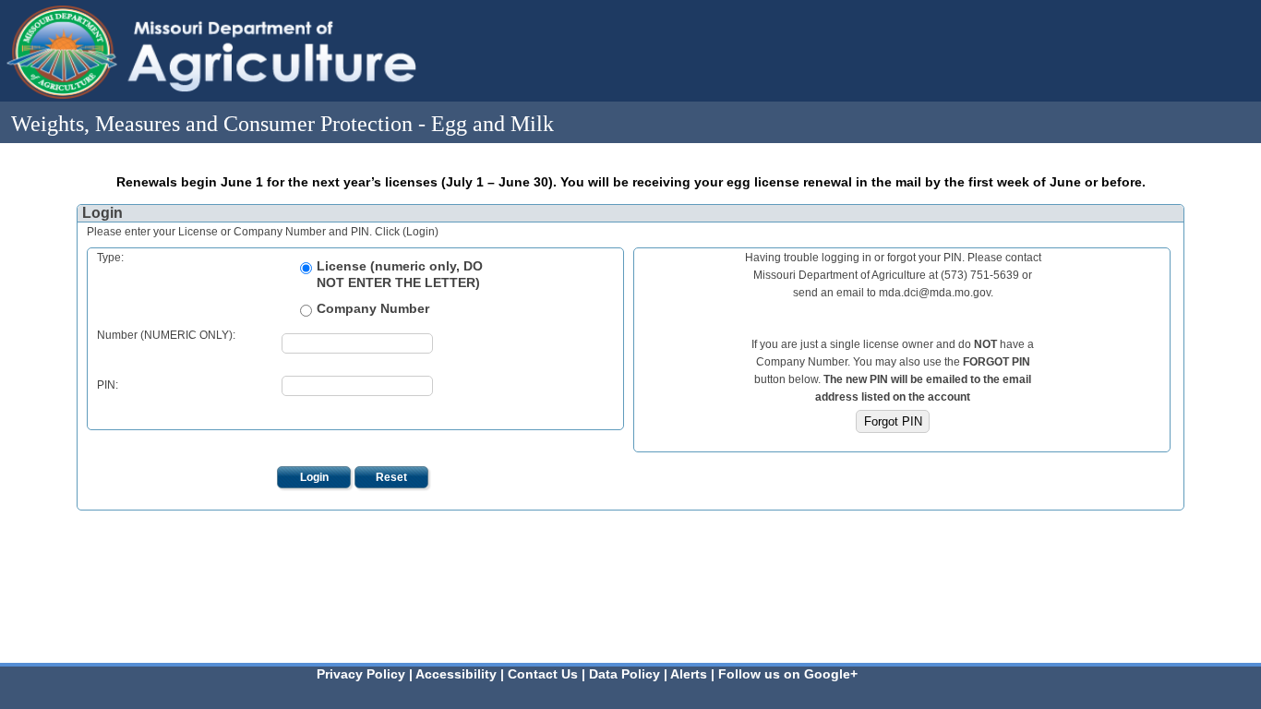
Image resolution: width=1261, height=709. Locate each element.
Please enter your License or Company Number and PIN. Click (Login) (262, 231)
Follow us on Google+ (788, 674)
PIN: (107, 385)
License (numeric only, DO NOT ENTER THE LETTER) (400, 274)
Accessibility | (461, 674)
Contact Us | (548, 674)
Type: (110, 257)
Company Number (373, 308)
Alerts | (694, 674)
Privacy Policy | (366, 674)
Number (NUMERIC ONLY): (166, 335)
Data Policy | (629, 674)
